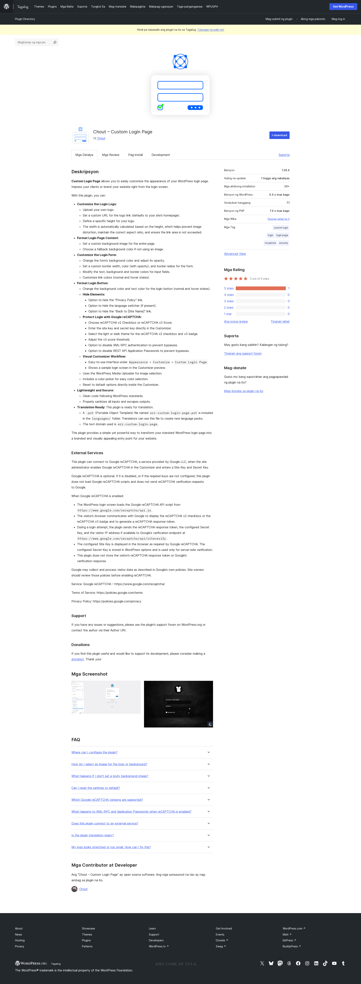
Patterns (87, 946)
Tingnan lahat (280, 321)
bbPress (289, 940)
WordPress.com (294, 928)
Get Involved (224, 928)
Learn (152, 928)
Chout (101, 138)
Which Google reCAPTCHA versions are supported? (107, 800)
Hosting (20, 940)
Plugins (86, 940)
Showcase (88, 928)
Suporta (284, 155)
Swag (221, 946)
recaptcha (270, 242)
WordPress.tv (159, 946)
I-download (279, 135)
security (283, 242)
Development (161, 155)
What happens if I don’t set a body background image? (109, 776)
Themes (87, 934)
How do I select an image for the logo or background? (109, 764)
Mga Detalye (84, 155)
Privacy (19, 946)
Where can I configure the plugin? (94, 752)
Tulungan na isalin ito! (210, 29)
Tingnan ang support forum (243, 353)
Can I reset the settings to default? (95, 788)
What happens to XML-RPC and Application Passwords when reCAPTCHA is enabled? (131, 811)
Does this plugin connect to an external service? (104, 823)
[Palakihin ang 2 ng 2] (208, 686)
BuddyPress (292, 946)
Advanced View (235, 254)
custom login (281, 227)
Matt (287, 934)
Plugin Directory (25, 18)
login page (282, 235)
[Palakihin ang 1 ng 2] (136, 686)
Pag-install (135, 155)
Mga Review (110, 155)
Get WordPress (343, 6)
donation (77, 659)
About (19, 928)
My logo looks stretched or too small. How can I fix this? (111, 847)
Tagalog (56, 963)
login (270, 235)
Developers (156, 940)
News (18, 934)
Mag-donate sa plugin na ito (243, 391)
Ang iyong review (236, 321)
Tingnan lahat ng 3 (278, 218)
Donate (222, 940)
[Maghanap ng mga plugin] (55, 42)
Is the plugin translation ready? (92, 835)
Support (154, 934)
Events (220, 934)
